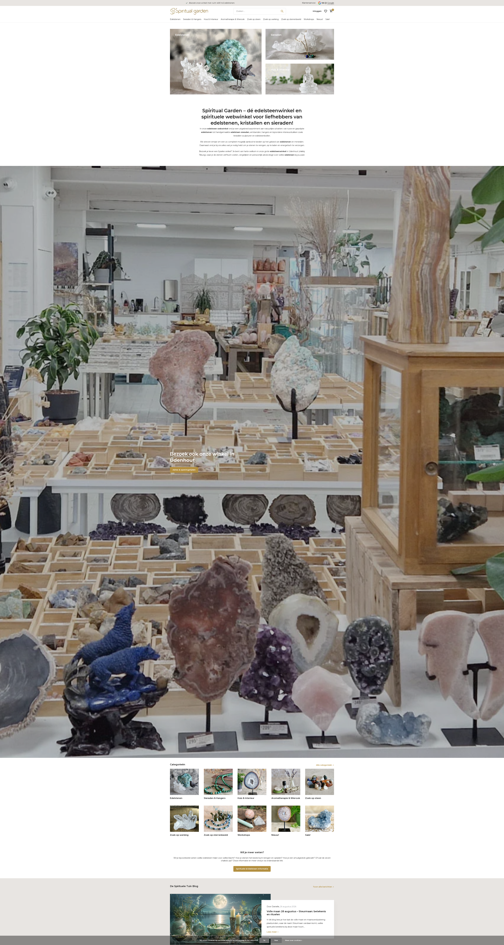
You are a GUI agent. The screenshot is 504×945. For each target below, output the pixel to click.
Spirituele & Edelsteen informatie (252, 869)
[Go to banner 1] (216, 61)
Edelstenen (175, 19)
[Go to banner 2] (300, 44)
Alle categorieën (324, 765)
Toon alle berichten (322, 887)
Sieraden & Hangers (192, 19)
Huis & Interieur (211, 19)
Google (330, 3)
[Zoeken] (282, 11)
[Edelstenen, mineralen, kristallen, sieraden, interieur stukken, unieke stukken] (189, 11)
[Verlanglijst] (325, 11)
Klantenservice (309, 3)
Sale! (328, 19)
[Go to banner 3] (300, 79)
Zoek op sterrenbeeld (291, 19)
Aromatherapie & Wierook (233, 19)
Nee (276, 940)
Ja (264, 940)
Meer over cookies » (293, 940)
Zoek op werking (271, 19)
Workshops (309, 19)
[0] (330, 11)
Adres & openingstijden (184, 470)
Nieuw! (320, 19)
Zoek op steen (254, 19)
